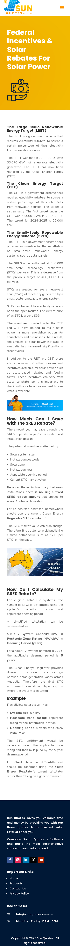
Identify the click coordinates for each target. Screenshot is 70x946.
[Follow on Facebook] (10, 860)
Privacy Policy (19, 893)
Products (16, 883)
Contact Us (18, 888)
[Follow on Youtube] (41, 860)
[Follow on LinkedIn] (26, 860)
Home (14, 878)
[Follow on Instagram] (18, 860)
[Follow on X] (33, 860)
